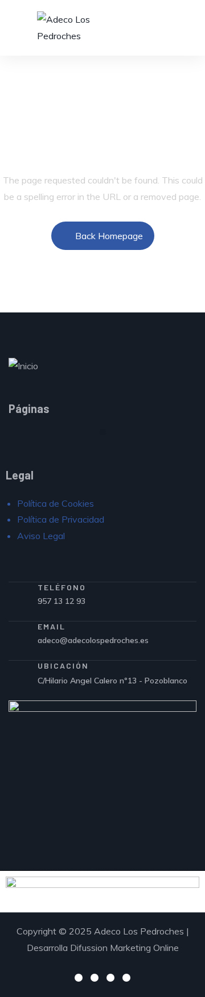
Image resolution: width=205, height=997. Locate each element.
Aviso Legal (41, 535)
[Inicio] (23, 366)
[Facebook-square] (79, 978)
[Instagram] (95, 978)
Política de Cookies (55, 503)
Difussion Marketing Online (124, 947)
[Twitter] (110, 978)
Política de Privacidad (60, 519)
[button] (103, 432)
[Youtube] (126, 978)
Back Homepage (109, 235)
